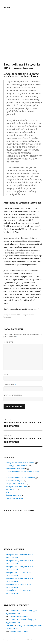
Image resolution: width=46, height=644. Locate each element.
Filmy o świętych (15, 481)
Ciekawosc (10, 625)
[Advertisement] (23, 38)
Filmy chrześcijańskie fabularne (21, 478)
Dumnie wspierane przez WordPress (22, 640)
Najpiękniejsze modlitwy (16, 486)
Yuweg (7, 7)
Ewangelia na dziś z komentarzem (20, 463)
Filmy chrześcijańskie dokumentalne (23, 472)
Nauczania (10, 489)
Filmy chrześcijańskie (15, 469)
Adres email (10, 385)
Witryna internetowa (13, 395)
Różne (8, 492)
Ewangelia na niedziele (17, 466)
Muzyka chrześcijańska (15, 483)
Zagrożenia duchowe (14, 498)
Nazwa (7, 374)
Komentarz (9, 342)
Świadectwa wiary (13, 495)
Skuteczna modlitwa (19, 617)
